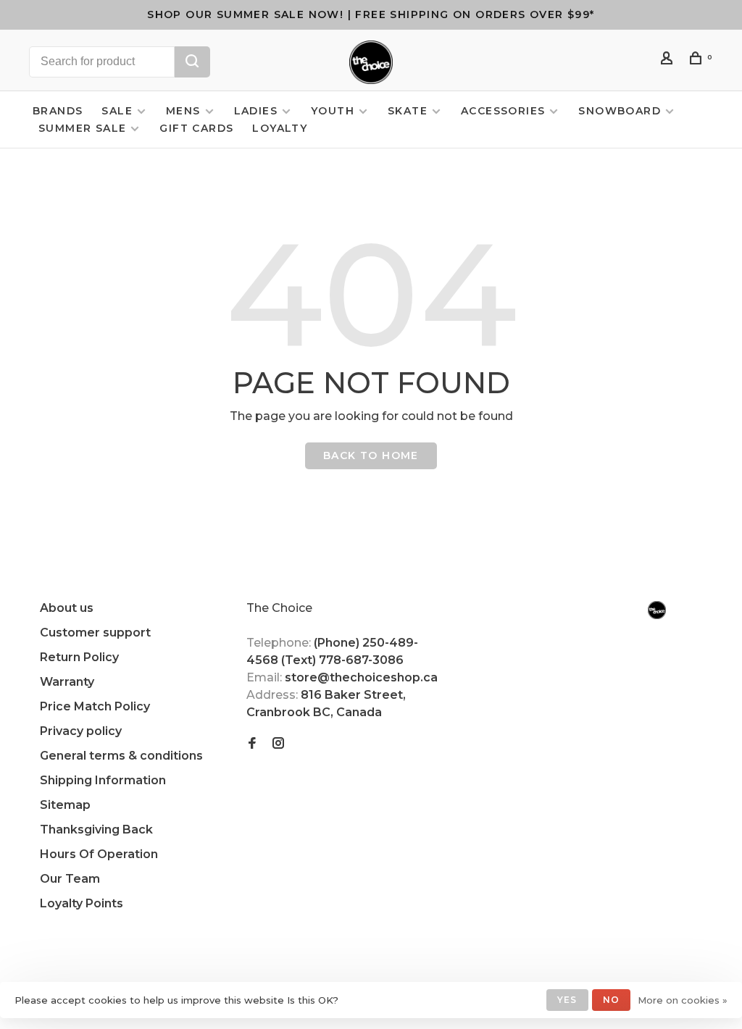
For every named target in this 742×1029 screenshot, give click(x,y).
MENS (183, 110)
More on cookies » (683, 1000)
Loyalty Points (81, 903)
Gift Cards (196, 128)
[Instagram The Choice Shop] (278, 744)
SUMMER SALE (82, 128)
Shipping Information (103, 780)
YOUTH (332, 110)
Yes (567, 999)
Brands (58, 110)
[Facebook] (252, 744)
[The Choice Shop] (657, 610)
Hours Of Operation (99, 854)
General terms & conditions (121, 756)
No (611, 999)
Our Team (70, 879)
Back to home (371, 455)
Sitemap (65, 805)
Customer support (95, 632)
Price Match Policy (95, 706)
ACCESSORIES (503, 110)
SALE (117, 110)
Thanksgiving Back (96, 829)
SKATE (408, 110)
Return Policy (79, 657)
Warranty (67, 682)
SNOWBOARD (619, 110)
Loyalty (279, 128)
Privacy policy (81, 731)
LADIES (256, 110)
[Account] (669, 60)
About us (66, 608)
